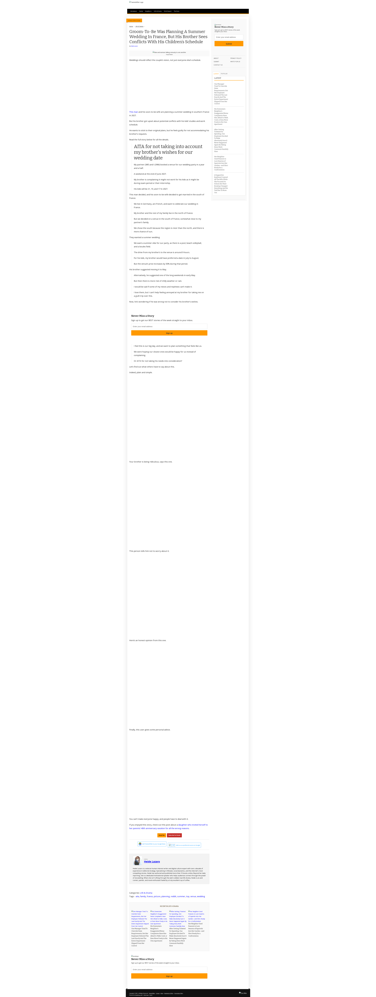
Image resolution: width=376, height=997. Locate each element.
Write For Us (235, 61)
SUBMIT (216, 61)
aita (137, 896)
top (187, 896)
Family (141, 11)
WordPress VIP (139, 995)
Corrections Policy (178, 993)
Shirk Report (167, 11)
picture (157, 896)
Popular (224, 74)
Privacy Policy (235, 58)
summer (181, 896)
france (150, 896)
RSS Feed (146, 995)
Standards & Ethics (168, 993)
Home (131, 26)
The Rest (176, 11)
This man (133, 112)
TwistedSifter (152, 993)
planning (165, 896)
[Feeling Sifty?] (243, 993)
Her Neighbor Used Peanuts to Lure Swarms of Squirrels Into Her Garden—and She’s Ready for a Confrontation (221, 163)
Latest (216, 74)
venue (193, 896)
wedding (201, 896)
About (216, 58)
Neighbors (148, 11)
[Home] (136, 2)
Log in (150, 995)
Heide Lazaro (134, 46)
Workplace (133, 11)
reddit (173, 896)
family (143, 896)
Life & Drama (158, 11)
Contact (158, 993)
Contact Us (218, 65)
